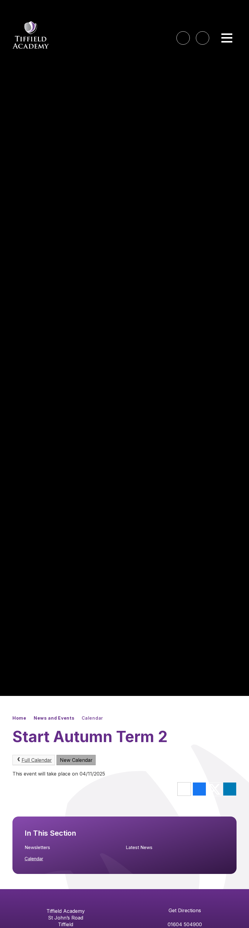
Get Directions (185, 910)
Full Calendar (37, 760)
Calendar (92, 718)
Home (19, 718)
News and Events (54, 718)
